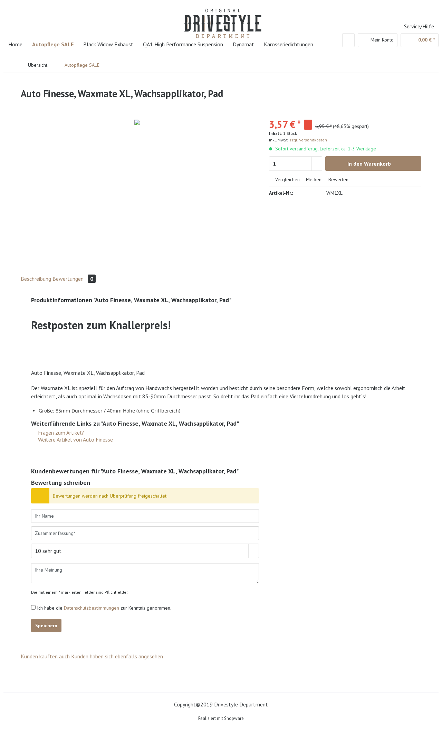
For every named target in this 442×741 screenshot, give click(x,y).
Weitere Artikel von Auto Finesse (75, 439)
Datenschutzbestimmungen (91, 608)
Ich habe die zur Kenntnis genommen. (104, 608)
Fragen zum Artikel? (60, 432)
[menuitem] (348, 40)
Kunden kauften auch (45, 656)
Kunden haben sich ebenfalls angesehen (117, 656)
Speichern (46, 625)
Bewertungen (72, 278)
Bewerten (337, 179)
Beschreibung (36, 278)
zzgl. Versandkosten (308, 139)
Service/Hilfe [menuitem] (419, 26)
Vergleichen (287, 179)
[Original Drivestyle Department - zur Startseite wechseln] (222, 19)
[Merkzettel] (348, 40)
